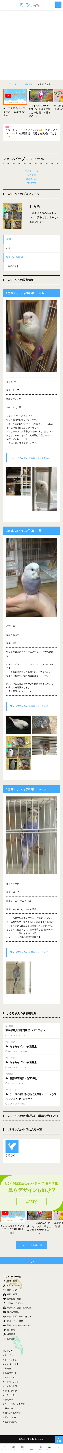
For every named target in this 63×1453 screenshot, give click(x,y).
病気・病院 (12, 1294)
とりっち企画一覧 (33, 1245)
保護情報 (11, 1334)
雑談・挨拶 (12, 1281)
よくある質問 (11, 1386)
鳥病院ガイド (11, 1372)
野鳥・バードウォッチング (19, 1325)
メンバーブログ (12, 1381)
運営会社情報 (11, 1421)
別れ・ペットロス (15, 1320)
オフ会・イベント (15, 1303)
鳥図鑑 (8, 1368)
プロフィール (31, 171)
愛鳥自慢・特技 (14, 1298)
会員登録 (9, 1399)
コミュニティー (12, 1395)
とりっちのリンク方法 (15, 1404)
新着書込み (31, 178)
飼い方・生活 (13, 1285)
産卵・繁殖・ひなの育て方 (19, 1316)
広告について (11, 1417)
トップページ (11, 1355)
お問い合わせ (11, 1390)
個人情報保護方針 (13, 1412)
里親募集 (11, 1338)
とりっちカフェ (12, 1377)
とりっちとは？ (12, 1359)
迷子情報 (11, 1329)
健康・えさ (12, 1289)
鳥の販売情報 (13, 1312)
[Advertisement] (31, 45)
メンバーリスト (12, 1364)
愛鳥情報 (31, 175)
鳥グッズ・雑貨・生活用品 (19, 1307)
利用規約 (9, 1408)
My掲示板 (31, 182)
